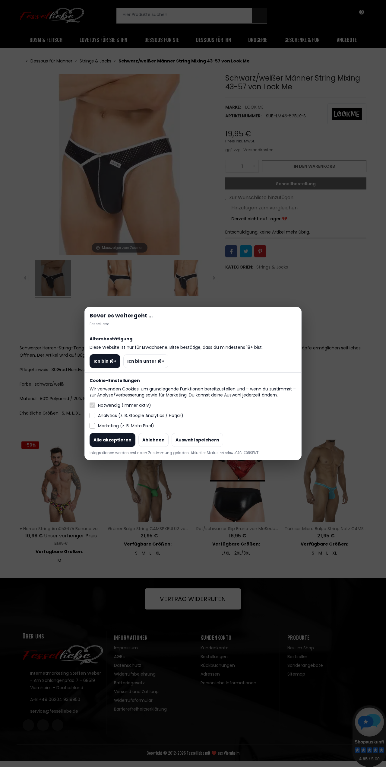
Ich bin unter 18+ (145, 361)
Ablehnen (153, 440)
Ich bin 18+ (104, 361)
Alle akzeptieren (112, 440)
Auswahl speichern (197, 440)
